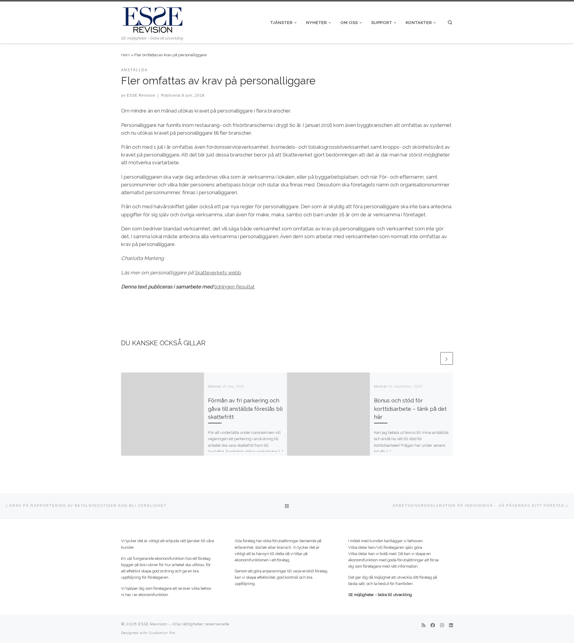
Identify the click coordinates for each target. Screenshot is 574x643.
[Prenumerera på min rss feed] (423, 625)
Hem (125, 54)
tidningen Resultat (234, 287)
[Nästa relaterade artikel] (446, 358)
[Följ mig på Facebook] (432, 625)
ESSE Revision (141, 95)
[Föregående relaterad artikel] (433, 358)
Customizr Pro (162, 633)
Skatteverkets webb (218, 273)
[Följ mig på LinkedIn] (451, 625)
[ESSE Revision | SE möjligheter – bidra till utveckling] (152, 18)
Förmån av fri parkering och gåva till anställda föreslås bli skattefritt (245, 408)
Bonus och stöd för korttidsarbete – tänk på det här (410, 408)
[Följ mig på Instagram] (442, 625)
